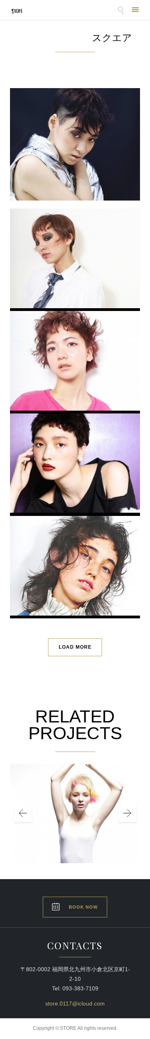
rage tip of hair (75, 554)
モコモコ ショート (75, 452)
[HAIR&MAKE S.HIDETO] (75, 370)
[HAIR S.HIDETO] (75, 473)
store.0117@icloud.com (75, 1003)
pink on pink (75, 349)
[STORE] (17, 11)
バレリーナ (75, 801)
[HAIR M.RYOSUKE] (75, 268)
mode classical (75, 247)
